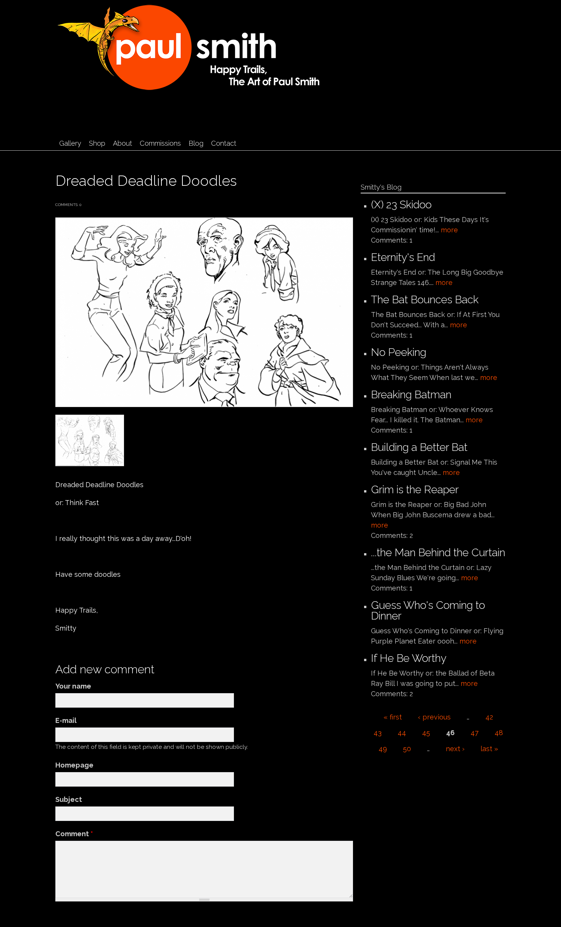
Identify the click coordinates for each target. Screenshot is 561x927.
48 (499, 733)
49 (383, 749)
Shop (97, 143)
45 (426, 733)
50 (407, 749)
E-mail (66, 720)
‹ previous (434, 717)
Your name (73, 686)
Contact (223, 143)
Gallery (70, 143)
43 (378, 733)
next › (455, 749)
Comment (74, 834)
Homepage (74, 765)
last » (489, 749)
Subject (68, 799)
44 (402, 733)
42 (489, 717)
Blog (196, 143)
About (122, 143)
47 (475, 733)
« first (393, 717)
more (449, 230)
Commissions (160, 143)
